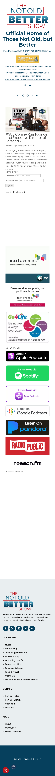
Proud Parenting (13, 664)
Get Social (10, 703)
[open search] (25, 85)
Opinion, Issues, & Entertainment (21, 679)
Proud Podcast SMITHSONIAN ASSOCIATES (23, 51)
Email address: (12, 180)
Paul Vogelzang (15, 145)
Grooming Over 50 (14, 660)
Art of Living (11, 648)
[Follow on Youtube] (37, 96)
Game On (10, 675)
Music (8, 644)
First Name (11, 176)
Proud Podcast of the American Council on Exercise (27, 79)
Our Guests (10, 727)
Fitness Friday (12, 656)
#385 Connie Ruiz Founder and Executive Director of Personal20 (27, 137)
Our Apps (9, 707)
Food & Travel (12, 672)
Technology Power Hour (16, 652)
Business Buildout (14, 668)
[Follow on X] (23, 96)
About (8, 724)
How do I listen (12, 696)
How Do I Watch (13, 700)
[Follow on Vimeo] (32, 96)
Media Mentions (13, 731)
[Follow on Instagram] (27, 96)
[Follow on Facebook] (18, 96)
